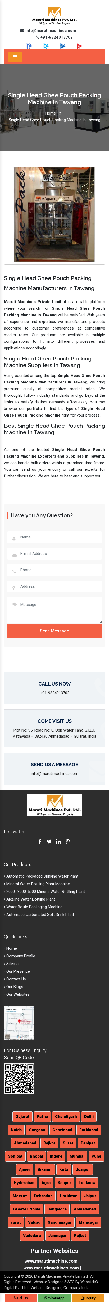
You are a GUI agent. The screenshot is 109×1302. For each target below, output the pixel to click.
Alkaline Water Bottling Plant (30, 899)
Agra (46, 1182)
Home (50, 113)
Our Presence (17, 971)
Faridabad (88, 1129)
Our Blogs (14, 986)
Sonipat (15, 1156)
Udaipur (82, 1169)
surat (16, 1222)
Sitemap (13, 963)
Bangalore (57, 1209)
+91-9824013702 (56, 37)
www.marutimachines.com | (52, 1268)
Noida (16, 1129)
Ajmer (24, 1169)
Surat (68, 1143)
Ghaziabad (62, 1129)
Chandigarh (66, 1116)
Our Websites (17, 994)
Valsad (34, 1222)
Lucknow (87, 1182)
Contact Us (15, 979)
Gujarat (22, 1116)
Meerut (20, 1196)
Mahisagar (88, 1222)
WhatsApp (56, 1298)
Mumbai (77, 1156)
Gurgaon (37, 1129)
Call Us (22, 1298)
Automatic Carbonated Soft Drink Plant (39, 914)
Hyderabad (24, 1182)
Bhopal (36, 1156)
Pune (96, 1156)
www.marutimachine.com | (52, 1261)
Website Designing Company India (60, 1287)
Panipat (88, 1143)
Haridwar (68, 1196)
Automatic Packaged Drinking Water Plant (41, 876)
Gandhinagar (60, 1222)
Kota (63, 1169)
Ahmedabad (25, 1143)
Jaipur (90, 1196)
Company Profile (20, 956)
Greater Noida (26, 1209)
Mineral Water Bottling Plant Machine (37, 883)
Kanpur (64, 1182)
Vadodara (32, 1235)
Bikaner (45, 1169)
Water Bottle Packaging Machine (33, 906)
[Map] (19, 1023)
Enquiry (90, 1298)
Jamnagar (57, 1235)
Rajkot (49, 1143)
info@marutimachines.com (50, 30)
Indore (56, 1156)
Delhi (89, 1116)
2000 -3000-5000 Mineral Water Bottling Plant (45, 891)
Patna (42, 1116)
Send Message (54, 630)
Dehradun (43, 1196)
